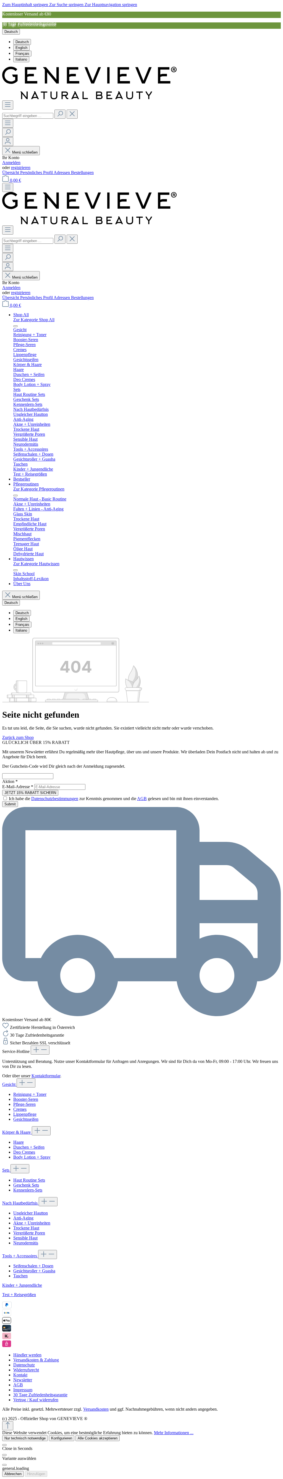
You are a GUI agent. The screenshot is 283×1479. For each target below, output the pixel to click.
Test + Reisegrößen (19, 1294)
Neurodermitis (25, 1243)
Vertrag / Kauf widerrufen (35, 1399)
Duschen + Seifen (28, 1147)
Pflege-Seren (24, 1104)
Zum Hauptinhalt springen (25, 4)
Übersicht (11, 172)
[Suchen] (59, 114)
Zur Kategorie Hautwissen (36, 563)
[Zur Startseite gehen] (89, 97)
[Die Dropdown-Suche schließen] (72, 114)
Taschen (20, 1275)
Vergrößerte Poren (29, 1233)
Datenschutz (24, 1365)
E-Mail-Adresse (17, 786)
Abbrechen (13, 1474)
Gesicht (9, 1084)
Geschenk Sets (26, 1185)
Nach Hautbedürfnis (20, 1203)
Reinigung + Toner (29, 1094)
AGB (142, 798)
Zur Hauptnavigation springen (111, 4)
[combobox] (27, 116)
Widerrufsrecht (26, 1370)
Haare (18, 1142)
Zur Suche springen (67, 4)
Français (22, 53)
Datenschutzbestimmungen (54, 798)
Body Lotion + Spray (32, 1157)
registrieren (20, 167)
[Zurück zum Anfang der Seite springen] (7, 1425)
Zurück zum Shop (18, 737)
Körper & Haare (17, 1132)
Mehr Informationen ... (173, 1432)
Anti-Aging (23, 1218)
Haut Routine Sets (29, 1180)
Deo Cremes (24, 1152)
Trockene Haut (26, 1228)
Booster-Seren (25, 1099)
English (21, 48)
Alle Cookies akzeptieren (97, 1438)
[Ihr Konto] (7, 141)
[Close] (4, 1455)
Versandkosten (96, 1409)
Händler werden (27, 1355)
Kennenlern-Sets (27, 1190)
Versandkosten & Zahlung (36, 1360)
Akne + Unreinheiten (31, 1223)
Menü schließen (25, 152)
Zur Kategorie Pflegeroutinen (38, 489)
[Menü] (7, 105)
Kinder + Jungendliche (22, 1285)
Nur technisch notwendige (25, 1438)
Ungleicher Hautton (30, 1213)
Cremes (20, 1109)
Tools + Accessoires (20, 1256)
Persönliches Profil (37, 172)
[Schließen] (4, 1445)
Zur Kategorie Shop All (33, 319)
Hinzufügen (36, 1474)
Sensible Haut (25, 1238)
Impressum (22, 1389)
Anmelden (11, 162)
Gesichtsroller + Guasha (34, 1270)
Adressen (62, 172)
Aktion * (10, 781)
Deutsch (22, 42)
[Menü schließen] (15, 326)
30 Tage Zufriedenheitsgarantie (40, 1394)
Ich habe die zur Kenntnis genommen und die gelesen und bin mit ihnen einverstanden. (114, 798)
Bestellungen (82, 172)
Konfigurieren (61, 1438)
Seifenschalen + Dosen (33, 1265)
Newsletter (22, 1379)
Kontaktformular (46, 1075)
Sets (6, 1170)
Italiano (21, 59)
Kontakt (20, 1374)
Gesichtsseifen (25, 1119)
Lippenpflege (24, 1114)
